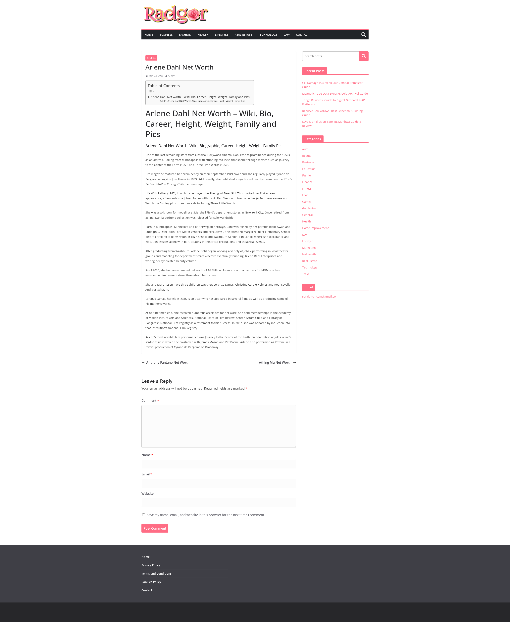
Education (309, 169)
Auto (305, 149)
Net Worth (309, 254)
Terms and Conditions (156, 573)
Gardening (309, 208)
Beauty (306, 156)
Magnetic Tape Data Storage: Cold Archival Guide (335, 93)
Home (149, 34)
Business (166, 34)
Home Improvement (315, 228)
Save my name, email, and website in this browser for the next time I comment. (206, 515)
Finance (307, 182)
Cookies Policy (151, 582)
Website (147, 493)
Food (305, 195)
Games (306, 202)
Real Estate (243, 34)
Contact (302, 34)
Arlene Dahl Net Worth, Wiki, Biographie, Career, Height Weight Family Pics (206, 101)
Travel (306, 274)
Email (146, 474)
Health (203, 34)
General (151, 58)
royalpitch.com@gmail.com (320, 296)
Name (147, 455)
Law (287, 34)
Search (364, 56)
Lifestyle (221, 34)
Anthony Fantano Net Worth (167, 362)
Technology (267, 34)
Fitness (307, 188)
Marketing (309, 248)
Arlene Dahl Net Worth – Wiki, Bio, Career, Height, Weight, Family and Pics (200, 97)
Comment (150, 400)
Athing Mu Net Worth (275, 362)
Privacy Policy (150, 565)
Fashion (185, 34)
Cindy (171, 75)
